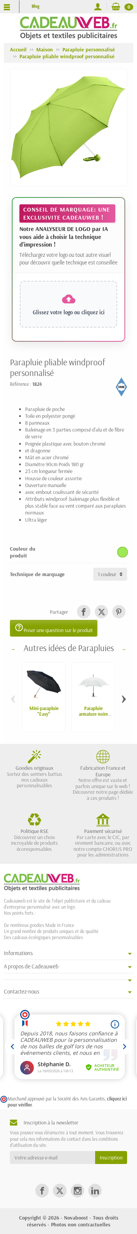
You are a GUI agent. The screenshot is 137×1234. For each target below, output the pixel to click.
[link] (83, 611)
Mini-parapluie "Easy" (44, 711)
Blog (35, 6)
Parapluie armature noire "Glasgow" (93, 714)
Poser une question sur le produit (53, 628)
